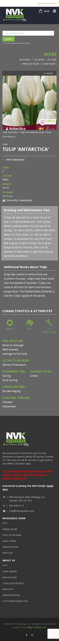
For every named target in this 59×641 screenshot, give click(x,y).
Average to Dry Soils (14, 354)
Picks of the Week (12, 535)
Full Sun (10, 328)
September (9, 406)
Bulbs (50, 54)
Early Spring (9, 380)
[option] (29, 107)
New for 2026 (9, 577)
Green (34, 376)
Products (7, 589)
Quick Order (9, 541)
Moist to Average (13, 345)
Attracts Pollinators (14, 365)
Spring (6, 376)
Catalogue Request (13, 583)
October (7, 402)
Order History (10, 546)
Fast (29, 328)
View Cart (7, 552)
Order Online (9, 529)
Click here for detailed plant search (16, 43)
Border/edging (11, 391)
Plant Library (9, 571)
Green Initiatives (11, 595)
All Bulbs (39, 59)
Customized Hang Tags (15, 601)
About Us (8, 560)
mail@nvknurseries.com (21, 510)
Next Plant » (50, 63)
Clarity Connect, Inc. (36, 627)
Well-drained (10, 349)
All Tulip (52, 59)
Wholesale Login (14, 518)
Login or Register (48, 3)
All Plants (25, 59)
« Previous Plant (30, 63)
